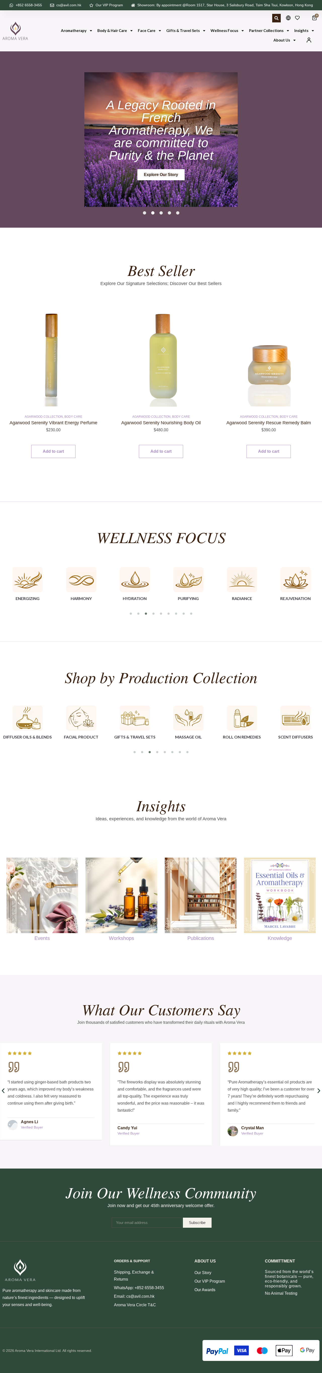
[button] (144, 213)
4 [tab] (153, 613)
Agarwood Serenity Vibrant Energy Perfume (53, 422)
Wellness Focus (224, 30)
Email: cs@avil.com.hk (134, 1296)
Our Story (202, 1273)
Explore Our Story (161, 174)
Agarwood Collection (44, 416)
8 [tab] (183, 613)
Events (42, 938)
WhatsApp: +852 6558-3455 (139, 1288)
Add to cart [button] (53, 451)
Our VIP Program (209, 1281)
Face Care (146, 30)
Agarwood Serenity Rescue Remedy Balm (268, 422)
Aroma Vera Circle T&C (135, 1305)
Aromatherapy (74, 30)
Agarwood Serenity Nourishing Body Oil (161, 422)
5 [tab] (161, 613)
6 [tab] (168, 613)
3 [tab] (145, 613)
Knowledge (280, 938)
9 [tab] (191, 613)
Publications (200, 938)
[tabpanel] (27, 587)
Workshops (121, 938)
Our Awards (204, 1290)
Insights (301, 30)
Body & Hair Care (112, 30)
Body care (73, 416)
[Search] (276, 18)
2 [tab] (138, 613)
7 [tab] (176, 613)
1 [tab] (130, 613)
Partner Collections (266, 30)
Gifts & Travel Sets (183, 30)
